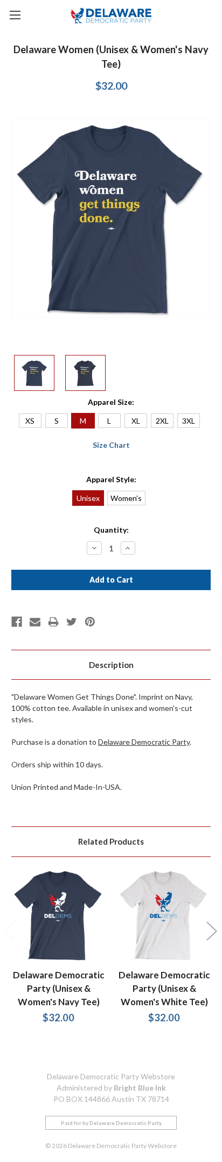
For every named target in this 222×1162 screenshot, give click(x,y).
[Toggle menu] (15, 15)
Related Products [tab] (111, 841)
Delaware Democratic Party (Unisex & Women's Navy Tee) (58, 988)
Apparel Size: (111, 401)
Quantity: (111, 529)
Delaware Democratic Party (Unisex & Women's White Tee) (164, 988)
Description (111, 665)
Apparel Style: (111, 479)
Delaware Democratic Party (144, 741)
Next (211, 930)
